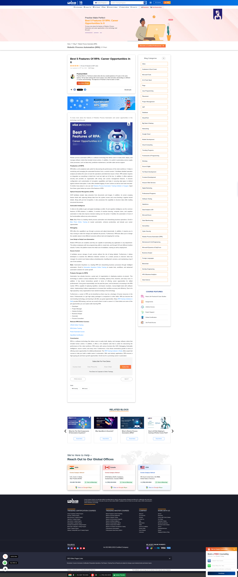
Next (127, 379)
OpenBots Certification (76, 335)
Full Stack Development (149, 172)
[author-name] (87, 74)
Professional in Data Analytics (112, 528)
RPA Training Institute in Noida (113, 351)
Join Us (159, 526)
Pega (143, 85)
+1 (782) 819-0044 (110, 482)
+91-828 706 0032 (75, 482)
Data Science (146, 280)
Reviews (141, 517)
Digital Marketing (147, 188)
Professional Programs (149, 193)
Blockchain (145, 263)
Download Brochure (162, 528)
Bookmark (127, 90)
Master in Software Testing (112, 517)
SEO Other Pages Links (75, 558)
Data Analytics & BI (147, 209)
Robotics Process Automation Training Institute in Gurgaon (111, 186)
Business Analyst (147, 253)
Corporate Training (162, 521)
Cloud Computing (147, 145)
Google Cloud (146, 134)
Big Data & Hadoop (147, 123)
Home (69, 44)
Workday (144, 161)
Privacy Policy (142, 528)
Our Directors (142, 515)
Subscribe (125, 367)
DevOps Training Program (73, 515)
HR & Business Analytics (149, 274)
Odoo (143, 64)
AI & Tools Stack (147, 80)
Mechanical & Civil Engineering (151, 242)
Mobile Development (148, 139)
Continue (221, 573)
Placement (145, 96)
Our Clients (160, 519)
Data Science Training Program (74, 521)
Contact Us (141, 519)
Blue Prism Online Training (78, 222)
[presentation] (65, 430)
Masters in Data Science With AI (113, 524)
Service (159, 513)
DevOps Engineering (148, 269)
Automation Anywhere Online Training (94, 267)
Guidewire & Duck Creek (149, 69)
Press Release (142, 530)
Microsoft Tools (146, 74)
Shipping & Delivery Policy (164, 532)
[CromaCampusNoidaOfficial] (68, 548)
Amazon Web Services (149, 182)
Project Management (148, 101)
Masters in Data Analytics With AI (113, 522)
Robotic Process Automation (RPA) (87, 44)
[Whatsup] (4, 563)
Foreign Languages (148, 258)
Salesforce (145, 204)
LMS (168, 2)
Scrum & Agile (146, 166)
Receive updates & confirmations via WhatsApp (220, 569)
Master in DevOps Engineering (113, 515)
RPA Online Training (76, 328)
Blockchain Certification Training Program (76, 526)
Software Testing (147, 199)
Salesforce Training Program (73, 519)
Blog (74, 44)
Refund (159, 530)
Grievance (141, 532)
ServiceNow (145, 226)
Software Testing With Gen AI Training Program (78, 530)
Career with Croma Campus (164, 517)
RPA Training (75, 388)
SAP (143, 107)
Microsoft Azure (146, 215)
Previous (78, 379)
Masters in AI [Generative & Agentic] (114, 519)
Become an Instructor (163, 522)
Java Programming (147, 91)
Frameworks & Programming (150, 155)
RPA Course (85, 388)
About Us (141, 513)
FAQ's (140, 524)
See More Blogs (83, 83)
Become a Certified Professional (151, 46)
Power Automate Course (77, 331)
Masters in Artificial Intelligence (113, 521)
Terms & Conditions (143, 526)
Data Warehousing (147, 220)
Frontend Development (149, 177)
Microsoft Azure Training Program (75, 517)
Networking (145, 128)
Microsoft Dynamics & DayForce (151, 247)
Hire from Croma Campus (164, 524)
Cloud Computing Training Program (75, 513)
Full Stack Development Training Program (76, 524)
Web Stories (142, 522)
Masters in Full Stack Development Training (116, 526)
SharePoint (145, 118)
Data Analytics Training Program (74, 522)
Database (145, 112)
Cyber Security (146, 231)
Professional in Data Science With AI (114, 530)
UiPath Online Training (76, 325)
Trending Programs (148, 150)
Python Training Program (73, 528)
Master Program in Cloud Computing (114, 513)
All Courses (158, 2)
